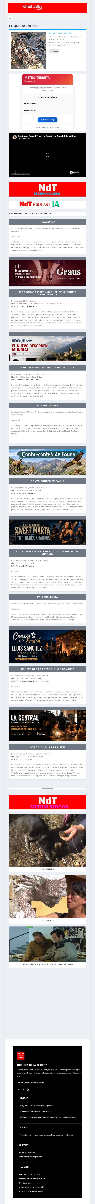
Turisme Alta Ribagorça (25, 493)
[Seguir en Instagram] (28, 1090)
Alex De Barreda (63, 37)
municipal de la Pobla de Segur (37, 681)
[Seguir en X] (23, 1090)
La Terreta (52, 39)
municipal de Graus (29, 306)
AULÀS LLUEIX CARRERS (60, 33)
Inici (81, 37)
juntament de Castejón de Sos (29, 380)
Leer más (54, 51)
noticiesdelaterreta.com (20, 174)
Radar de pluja (47, 120)
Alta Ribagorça (28, 566)
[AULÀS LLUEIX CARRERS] (28, 50)
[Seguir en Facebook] (19, 1090)
